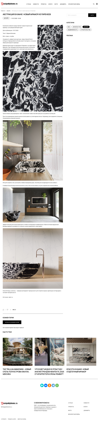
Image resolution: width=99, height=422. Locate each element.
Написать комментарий (12, 322)
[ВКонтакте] (45, 385)
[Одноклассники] (49, 385)
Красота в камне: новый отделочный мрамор (78, 370)
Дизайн (6, 18)
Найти (92, 15)
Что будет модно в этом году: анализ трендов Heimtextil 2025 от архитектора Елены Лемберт (49, 371)
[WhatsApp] (57, 385)
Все (69, 27)
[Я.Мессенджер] (42, 385)
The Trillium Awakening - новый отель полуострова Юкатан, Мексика (17, 371)
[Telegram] (53, 385)
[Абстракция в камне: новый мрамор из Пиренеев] (50, 37)
